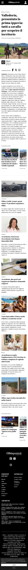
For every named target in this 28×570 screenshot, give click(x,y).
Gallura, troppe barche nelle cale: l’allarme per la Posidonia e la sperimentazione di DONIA (13, 508)
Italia (2, 481)
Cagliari (3, 489)
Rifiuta (14, 567)
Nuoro (3, 491)
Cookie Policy (18, 479)
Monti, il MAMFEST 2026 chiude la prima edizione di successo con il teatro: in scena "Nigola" (13, 513)
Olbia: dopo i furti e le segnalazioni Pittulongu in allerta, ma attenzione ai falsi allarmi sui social (13, 522)
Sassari (3, 487)
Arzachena (4, 494)
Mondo (3, 479)
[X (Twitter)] (14, 458)
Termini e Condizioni (17, 482)
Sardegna (4, 483)
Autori (15, 487)
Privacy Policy (18, 477)
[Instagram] (11, 465)
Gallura (3, 496)
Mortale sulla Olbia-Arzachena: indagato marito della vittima (12, 504)
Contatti (16, 485)
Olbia (2, 485)
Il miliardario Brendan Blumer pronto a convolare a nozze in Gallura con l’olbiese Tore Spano (13, 518)
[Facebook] (11, 458)
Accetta (14, 564)
